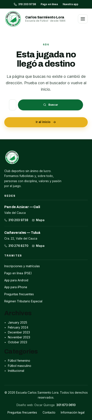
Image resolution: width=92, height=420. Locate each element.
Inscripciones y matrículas (22, 266)
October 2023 (17, 342)
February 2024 (18, 327)
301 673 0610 (66, 405)
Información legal (73, 412)
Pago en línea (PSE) (18, 273)
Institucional (16, 370)
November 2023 (19, 337)
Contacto (49, 412)
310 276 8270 (18, 246)
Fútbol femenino (19, 360)
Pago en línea (49, 4)
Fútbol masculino (19, 366)
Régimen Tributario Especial (23, 301)
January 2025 (17, 322)
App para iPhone (15, 287)
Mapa (40, 220)
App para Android (16, 280)
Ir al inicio (43, 122)
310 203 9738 (18, 220)
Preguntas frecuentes (19, 294)
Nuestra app (70, 4)
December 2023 (19, 332)
